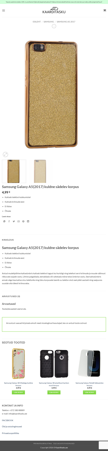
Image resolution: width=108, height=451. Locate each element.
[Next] (100, 94)
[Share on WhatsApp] (4, 221)
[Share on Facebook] (9, 221)
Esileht (37, 21)
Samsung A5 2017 (66, 21)
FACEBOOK (7, 420)
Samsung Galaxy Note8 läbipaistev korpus (90, 384)
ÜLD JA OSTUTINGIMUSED (64, 443)
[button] (3, 10)
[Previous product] (54, 26)
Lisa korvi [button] (18, 392)
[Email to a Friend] (18, 221)
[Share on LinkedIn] (28, 221)
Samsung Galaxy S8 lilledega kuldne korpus (18, 384)
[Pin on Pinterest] (23, 221)
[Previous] (7, 94)
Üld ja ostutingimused (12, 426)
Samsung (49, 21)
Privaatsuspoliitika (10, 433)
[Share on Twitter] (14, 221)
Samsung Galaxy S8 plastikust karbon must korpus (54, 384)
